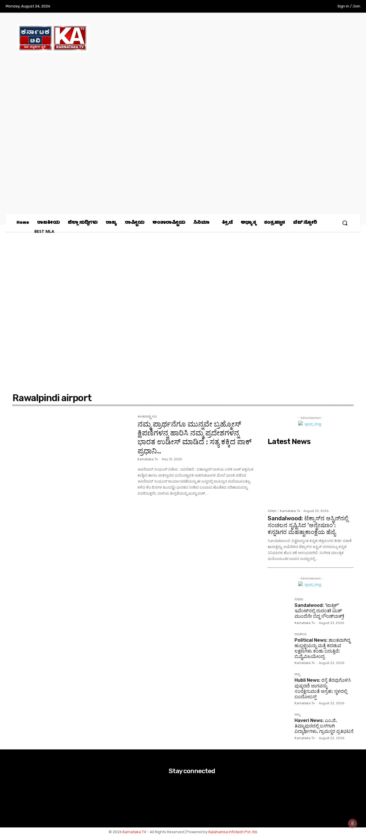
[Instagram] (293, 7)
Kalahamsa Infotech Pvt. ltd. (233, 832)
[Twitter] (305, 7)
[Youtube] (317, 7)
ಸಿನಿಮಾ (272, 511)
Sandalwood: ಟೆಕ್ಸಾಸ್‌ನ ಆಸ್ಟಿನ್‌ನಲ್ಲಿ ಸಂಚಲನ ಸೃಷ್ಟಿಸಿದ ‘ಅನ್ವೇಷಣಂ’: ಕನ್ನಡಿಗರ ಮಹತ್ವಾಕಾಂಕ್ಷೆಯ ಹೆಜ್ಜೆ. (308, 525)
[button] (344, 222)
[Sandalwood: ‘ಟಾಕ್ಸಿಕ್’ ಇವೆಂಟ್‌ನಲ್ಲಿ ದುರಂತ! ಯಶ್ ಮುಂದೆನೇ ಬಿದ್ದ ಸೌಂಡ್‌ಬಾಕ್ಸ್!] (279, 609)
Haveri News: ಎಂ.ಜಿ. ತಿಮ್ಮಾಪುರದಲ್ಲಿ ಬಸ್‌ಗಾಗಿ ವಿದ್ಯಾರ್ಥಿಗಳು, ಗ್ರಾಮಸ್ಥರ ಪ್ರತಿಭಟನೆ (324, 726)
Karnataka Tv (148, 459)
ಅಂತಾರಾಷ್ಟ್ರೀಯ (147, 416)
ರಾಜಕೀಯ (301, 634)
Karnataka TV (134, 832)
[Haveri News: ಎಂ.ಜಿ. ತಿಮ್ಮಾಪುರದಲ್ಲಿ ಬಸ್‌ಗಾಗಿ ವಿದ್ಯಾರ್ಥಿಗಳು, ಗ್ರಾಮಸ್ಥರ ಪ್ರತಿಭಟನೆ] (279, 724)
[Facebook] (282, 7)
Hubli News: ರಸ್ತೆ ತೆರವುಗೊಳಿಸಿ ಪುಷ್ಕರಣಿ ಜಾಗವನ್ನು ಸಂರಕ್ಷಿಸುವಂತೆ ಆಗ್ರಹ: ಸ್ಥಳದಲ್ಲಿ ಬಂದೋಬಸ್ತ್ (323, 688)
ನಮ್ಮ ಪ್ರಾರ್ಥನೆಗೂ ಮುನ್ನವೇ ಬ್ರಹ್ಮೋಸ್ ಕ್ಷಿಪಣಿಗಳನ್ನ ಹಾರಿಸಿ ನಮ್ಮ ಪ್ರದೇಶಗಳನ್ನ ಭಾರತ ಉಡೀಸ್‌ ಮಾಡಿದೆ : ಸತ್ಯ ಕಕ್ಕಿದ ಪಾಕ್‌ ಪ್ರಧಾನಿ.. (195, 437)
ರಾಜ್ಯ (297, 674)
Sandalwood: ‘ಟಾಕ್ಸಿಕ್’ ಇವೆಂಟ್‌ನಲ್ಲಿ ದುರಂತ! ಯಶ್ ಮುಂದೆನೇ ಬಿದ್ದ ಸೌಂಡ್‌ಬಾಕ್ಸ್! (319, 611)
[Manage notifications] (352, 823)
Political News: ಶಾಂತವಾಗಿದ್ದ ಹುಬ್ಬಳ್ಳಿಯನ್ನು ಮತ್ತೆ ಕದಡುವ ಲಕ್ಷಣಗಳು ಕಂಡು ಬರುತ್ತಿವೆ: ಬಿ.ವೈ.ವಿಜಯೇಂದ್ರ (322, 648)
